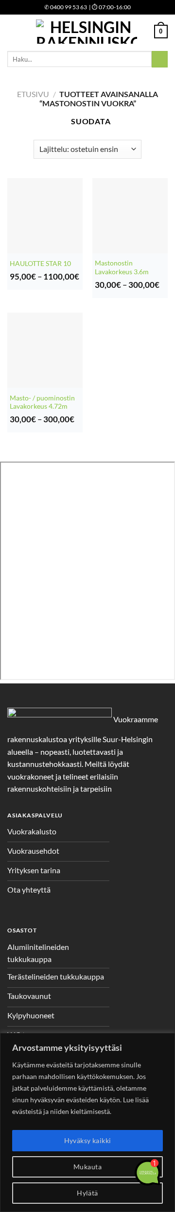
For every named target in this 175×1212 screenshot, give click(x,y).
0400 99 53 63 (65, 7)
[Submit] (160, 59)
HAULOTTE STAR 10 (40, 263)
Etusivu (33, 94)
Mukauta (87, 1166)
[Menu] (13, 31)
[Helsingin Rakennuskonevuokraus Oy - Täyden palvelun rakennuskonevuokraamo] (86, 32)
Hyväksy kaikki (87, 1140)
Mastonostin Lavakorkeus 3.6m (122, 267)
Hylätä (87, 1193)
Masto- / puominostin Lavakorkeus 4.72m (42, 402)
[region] (87, 1122)
